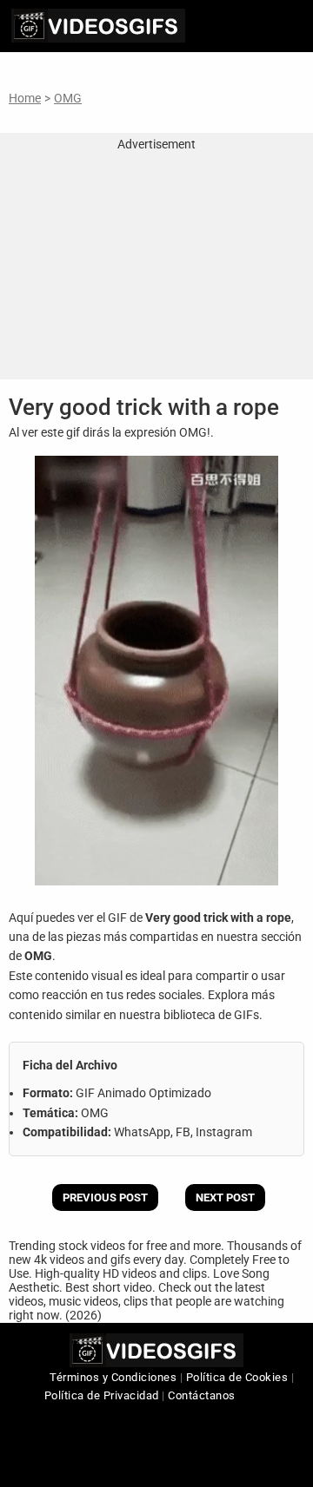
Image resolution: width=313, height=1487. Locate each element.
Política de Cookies (237, 1377)
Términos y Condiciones (113, 1377)
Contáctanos (202, 1395)
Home (25, 98)
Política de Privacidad (101, 1395)
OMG (68, 98)
